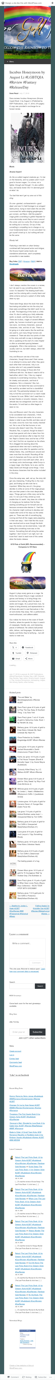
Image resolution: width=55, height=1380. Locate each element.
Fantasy (26, 676)
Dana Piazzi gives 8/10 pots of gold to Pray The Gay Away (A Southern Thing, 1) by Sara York (31, 710)
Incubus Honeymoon (22, 680)
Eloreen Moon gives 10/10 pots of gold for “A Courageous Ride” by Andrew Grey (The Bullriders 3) (30, 873)
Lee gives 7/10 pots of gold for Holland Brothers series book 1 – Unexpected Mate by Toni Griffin (30, 814)
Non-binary (13, 682)
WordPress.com (15, 1066)
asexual (24, 674)
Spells (20, 682)
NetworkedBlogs (25, 1330)
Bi (28, 674)
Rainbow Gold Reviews (24, 1335)
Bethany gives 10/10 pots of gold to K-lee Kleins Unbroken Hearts (31, 843)
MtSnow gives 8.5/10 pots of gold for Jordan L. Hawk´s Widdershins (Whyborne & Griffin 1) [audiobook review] (30, 792)
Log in (11, 1055)
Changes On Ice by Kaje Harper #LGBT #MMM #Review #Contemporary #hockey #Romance (25, 1108)
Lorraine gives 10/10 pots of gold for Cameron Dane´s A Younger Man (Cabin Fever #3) (31, 804)
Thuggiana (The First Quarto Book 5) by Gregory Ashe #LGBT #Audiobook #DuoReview (24, 1117)
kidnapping (35, 680)
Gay (31, 676)
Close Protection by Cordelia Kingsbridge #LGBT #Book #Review (31, 738)
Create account (15, 1051)
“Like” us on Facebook (19, 1075)
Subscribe (37, 1031)
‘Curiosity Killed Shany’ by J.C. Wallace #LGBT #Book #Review (29, 770)
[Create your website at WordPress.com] (27, 3)
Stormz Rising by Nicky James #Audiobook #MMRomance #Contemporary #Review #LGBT (26, 1099)
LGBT (35, 676)
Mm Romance (24, 1342)
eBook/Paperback (15, 676)
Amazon (26, 261)
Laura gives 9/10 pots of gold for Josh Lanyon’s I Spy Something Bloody (29, 834)
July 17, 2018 (24, 93)
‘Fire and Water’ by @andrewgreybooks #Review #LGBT (28, 700)
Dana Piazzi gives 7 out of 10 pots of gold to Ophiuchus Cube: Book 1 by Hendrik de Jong (31, 720)
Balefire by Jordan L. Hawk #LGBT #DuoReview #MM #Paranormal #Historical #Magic (18, 911)
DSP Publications (36, 674)
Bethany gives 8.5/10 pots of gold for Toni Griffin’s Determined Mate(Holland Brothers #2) (30, 853)
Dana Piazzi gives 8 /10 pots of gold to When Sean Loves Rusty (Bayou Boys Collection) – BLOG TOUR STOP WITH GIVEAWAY (31, 884)
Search (12, 982)
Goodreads (14, 264)
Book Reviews (25, 1340)
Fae (13, 680)
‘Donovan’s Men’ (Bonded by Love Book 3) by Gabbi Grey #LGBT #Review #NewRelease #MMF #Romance (27, 1126)
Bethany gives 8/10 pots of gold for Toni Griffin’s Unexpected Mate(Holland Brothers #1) (31, 824)
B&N (33, 261)
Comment (36, 963)
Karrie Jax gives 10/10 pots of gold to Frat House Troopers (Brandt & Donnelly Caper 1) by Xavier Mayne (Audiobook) (31, 760)
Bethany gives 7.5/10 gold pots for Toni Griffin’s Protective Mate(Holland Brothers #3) (30, 896)
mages (42, 680)
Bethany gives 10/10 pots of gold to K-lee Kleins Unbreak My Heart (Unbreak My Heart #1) (31, 730)
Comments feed (15, 1062)
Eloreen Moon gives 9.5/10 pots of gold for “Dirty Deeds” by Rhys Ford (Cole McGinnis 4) (31, 781)
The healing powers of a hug (28, 861)
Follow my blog (27, 1344)
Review (15, 678)
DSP (20, 261)
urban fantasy (29, 682)
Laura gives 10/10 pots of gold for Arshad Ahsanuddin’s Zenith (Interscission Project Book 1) (30, 749)
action (25, 678)
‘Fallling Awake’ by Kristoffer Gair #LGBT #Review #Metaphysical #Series (40, 909)
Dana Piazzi (13, 93)
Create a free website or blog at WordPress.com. (21, 1366)
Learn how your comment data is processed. (27, 970)
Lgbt (31, 1340)
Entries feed (14, 1058)
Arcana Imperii (34, 678)
